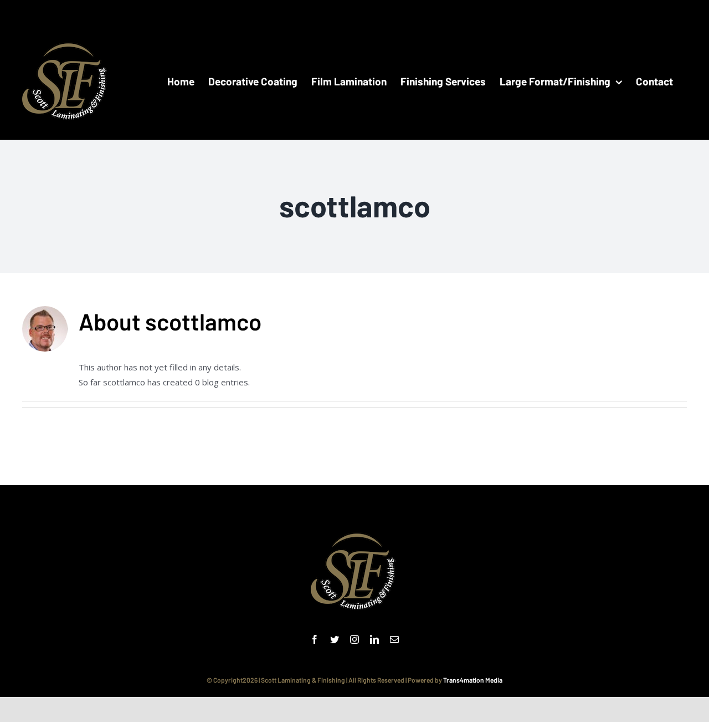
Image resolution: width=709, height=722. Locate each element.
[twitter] (334, 639)
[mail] (394, 639)
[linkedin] (374, 639)
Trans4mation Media (472, 680)
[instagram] (354, 639)
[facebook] (314, 639)
